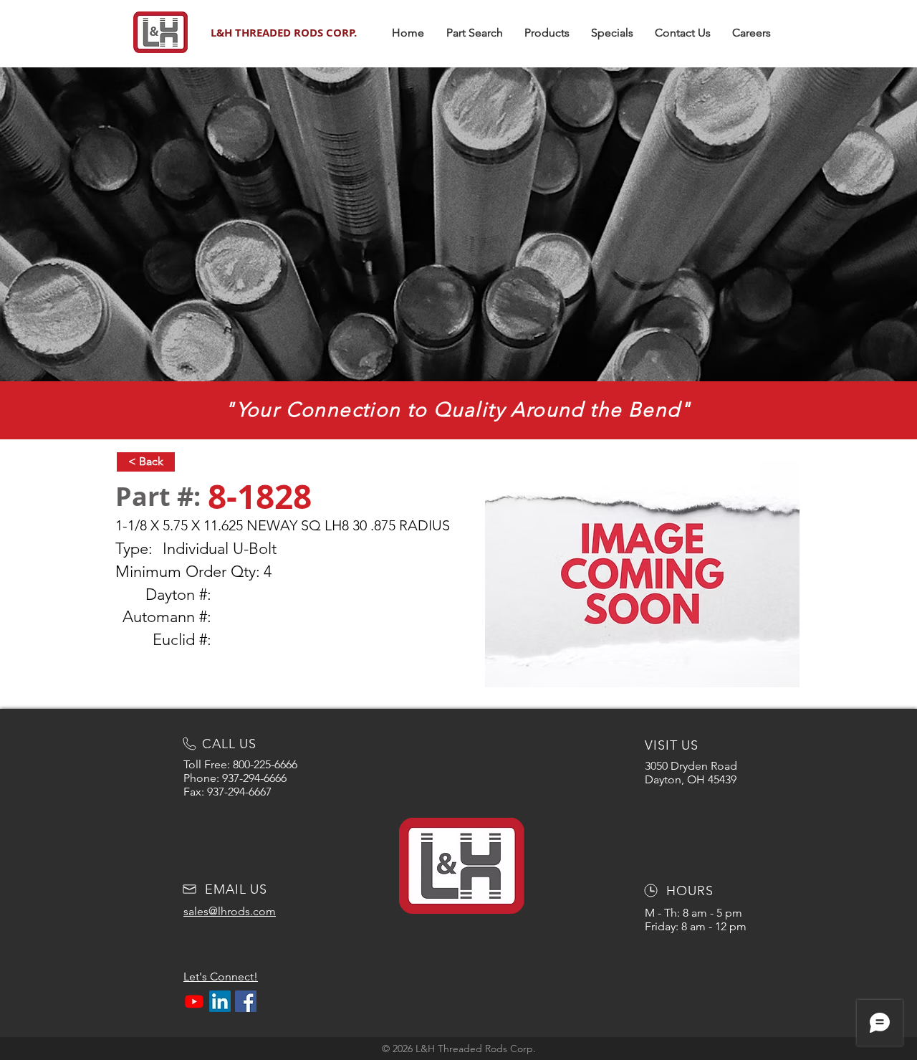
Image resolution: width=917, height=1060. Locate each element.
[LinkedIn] (220, 1001)
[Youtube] (194, 1001)
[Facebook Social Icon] (245, 1001)
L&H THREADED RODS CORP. (284, 32)
